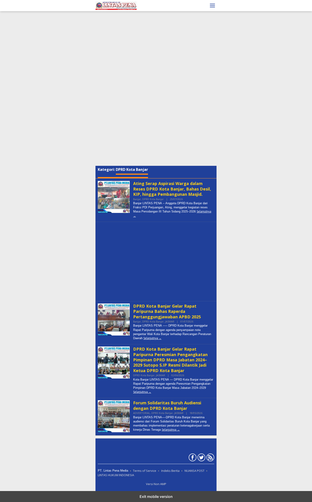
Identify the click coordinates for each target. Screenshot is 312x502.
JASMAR (169, 321)
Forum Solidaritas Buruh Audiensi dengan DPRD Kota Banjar (167, 405)
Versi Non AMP (156, 484)
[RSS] (209, 458)
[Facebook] (192, 458)
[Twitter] (200, 458)
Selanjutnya (150, 338)
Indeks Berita (170, 471)
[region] (156, 36)
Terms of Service (144, 471)
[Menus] (212, 5)
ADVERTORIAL (141, 413)
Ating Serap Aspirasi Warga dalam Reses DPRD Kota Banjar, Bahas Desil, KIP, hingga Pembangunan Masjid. (172, 189)
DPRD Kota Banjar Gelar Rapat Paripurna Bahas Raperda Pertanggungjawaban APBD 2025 (167, 311)
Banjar (137, 199)
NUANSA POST (194, 471)
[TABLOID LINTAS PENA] (116, 5)
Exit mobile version (156, 496)
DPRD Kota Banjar (153, 199)
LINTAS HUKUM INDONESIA (116, 475)
